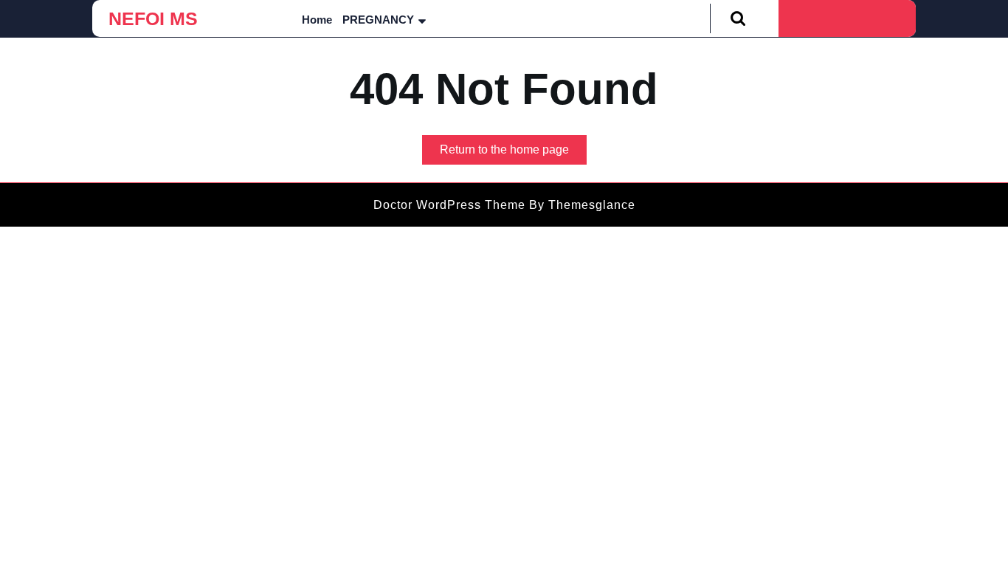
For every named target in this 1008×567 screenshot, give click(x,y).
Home (317, 19)
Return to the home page (513, 153)
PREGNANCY (378, 19)
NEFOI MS (153, 18)
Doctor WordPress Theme (449, 205)
